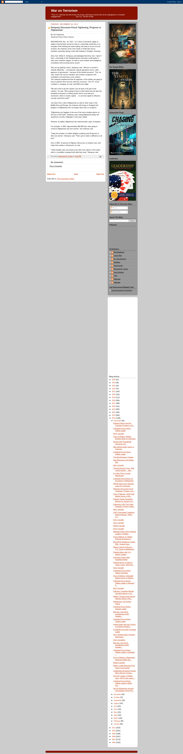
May (115, 712)
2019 (114, 397)
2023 (114, 389)
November (118, 694)
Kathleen (117, 262)
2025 (114, 383)
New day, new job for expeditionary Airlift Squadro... (121, 614)
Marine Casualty (119, 526)
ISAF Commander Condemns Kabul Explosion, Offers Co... (123, 515)
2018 (114, 400)
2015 (114, 409)
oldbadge (117, 282)
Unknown (117, 279)
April (116, 715)
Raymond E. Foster (121, 269)
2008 (114, 736)
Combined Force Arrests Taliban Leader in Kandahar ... (124, 652)
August (116, 703)
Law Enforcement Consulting (121, 290)
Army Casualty (118, 434)
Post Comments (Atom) (65, 179)
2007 (114, 739)
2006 (114, 742)
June (116, 709)
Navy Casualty (118, 465)
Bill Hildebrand (119, 252)
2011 (114, 728)
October (117, 697)
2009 (114, 734)
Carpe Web (118, 256)
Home (76, 174)
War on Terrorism (64, 10)
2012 (114, 418)
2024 (114, 386)
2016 (114, 406)
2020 (114, 394)
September (118, 700)
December (118, 421)
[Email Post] (100, 156)
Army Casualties (119, 640)
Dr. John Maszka (120, 259)
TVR (115, 276)
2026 (114, 380)
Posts (114, 208)
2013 (114, 415)
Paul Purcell (118, 266)
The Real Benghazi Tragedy (123, 457)
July (115, 706)
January (117, 724)
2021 (114, 391)
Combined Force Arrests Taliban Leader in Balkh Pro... (122, 683)
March (116, 718)
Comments (116, 212)
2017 (114, 403)
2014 (114, 412)
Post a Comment (56, 166)
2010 (114, 731)
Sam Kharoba (119, 272)
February (117, 721)
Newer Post (51, 174)
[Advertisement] (122, 336)
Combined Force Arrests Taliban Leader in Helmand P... (123, 583)
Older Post (100, 174)
